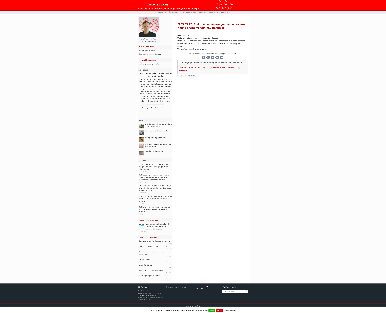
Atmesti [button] (219, 310)
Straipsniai (143, 120)
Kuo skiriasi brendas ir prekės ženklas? (153, 246)
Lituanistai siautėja (145, 265)
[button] (203, 57)
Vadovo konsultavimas (147, 51)
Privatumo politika (230, 310)
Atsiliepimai (143, 70)
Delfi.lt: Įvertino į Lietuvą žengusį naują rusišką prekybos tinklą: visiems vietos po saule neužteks (155, 198)
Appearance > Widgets (145, 295)
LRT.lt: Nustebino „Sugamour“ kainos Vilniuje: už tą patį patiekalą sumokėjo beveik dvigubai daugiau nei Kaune (155, 188)
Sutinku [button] (212, 310)
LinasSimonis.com (201, 288)
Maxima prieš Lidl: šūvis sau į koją (157, 131)
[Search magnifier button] (246, 291)
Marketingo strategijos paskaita (150, 64)
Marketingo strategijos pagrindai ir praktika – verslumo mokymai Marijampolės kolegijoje (157, 226)
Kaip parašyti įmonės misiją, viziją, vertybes (154, 241)
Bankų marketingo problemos (155, 138)
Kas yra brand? (144, 260)
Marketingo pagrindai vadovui (149, 276)
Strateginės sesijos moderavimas (150, 54)
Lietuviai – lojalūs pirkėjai (154, 151)
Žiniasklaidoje (144, 160)
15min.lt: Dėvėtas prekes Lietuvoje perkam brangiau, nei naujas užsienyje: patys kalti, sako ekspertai (154, 166)
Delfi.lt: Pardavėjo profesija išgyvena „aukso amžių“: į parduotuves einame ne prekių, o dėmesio (154, 209)
